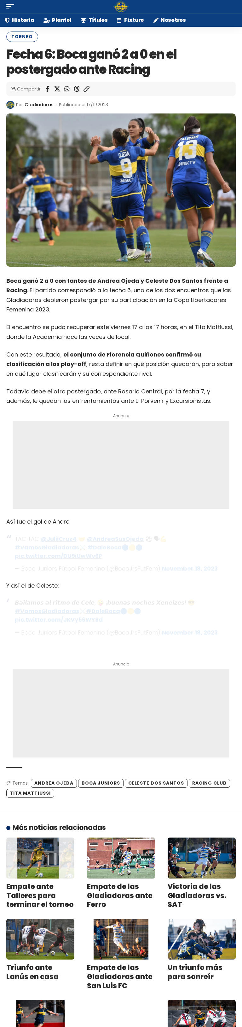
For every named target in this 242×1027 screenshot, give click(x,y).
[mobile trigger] (11, 6)
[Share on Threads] (76, 89)
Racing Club (209, 783)
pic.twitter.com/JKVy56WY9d (59, 620)
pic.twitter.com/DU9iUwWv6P (58, 556)
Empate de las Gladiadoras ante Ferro (120, 895)
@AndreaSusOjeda (115, 539)
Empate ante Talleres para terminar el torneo (40, 895)
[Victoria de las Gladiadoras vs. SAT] (202, 858)
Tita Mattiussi (30, 793)
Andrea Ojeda (53, 783)
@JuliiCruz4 (59, 539)
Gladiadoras (39, 105)
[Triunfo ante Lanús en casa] (40, 939)
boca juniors (101, 783)
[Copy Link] (86, 89)
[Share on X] (57, 89)
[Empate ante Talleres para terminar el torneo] (40, 858)
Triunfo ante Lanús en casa (32, 972)
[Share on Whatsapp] (66, 89)
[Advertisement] (121, 465)
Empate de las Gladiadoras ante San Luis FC (120, 976)
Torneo (22, 36)
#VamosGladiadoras (47, 547)
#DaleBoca (105, 547)
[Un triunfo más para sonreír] (202, 939)
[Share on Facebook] (47, 89)
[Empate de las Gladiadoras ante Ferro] (121, 858)
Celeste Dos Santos (156, 783)
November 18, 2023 (190, 568)
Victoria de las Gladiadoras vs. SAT (197, 895)
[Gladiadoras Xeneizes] (121, 6)
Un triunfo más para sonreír (195, 972)
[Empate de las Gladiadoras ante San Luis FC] (121, 939)
